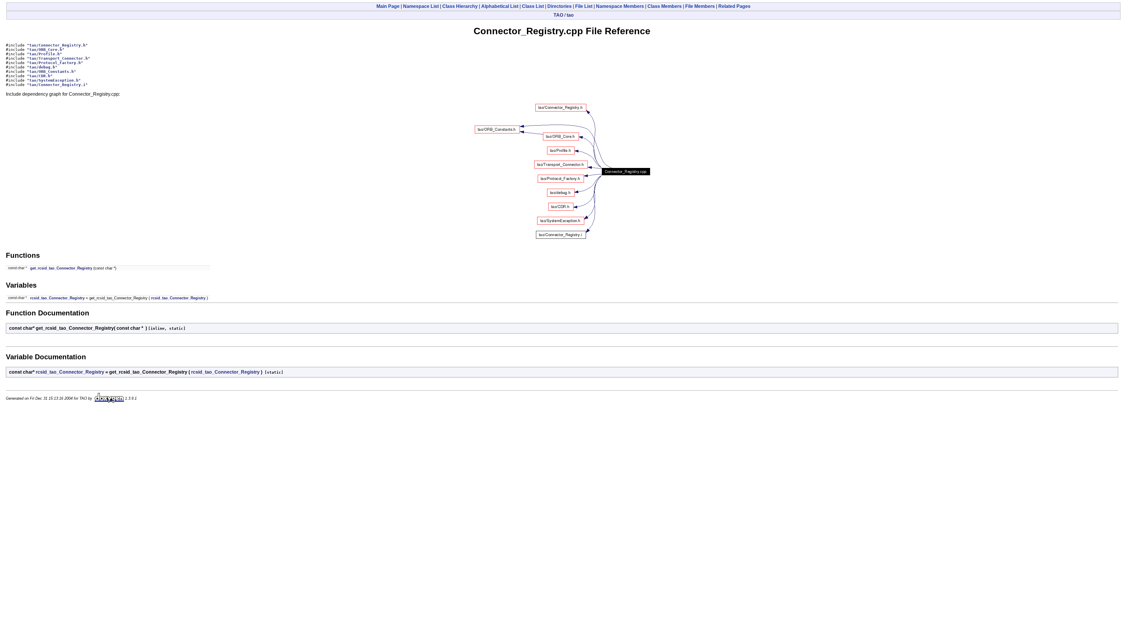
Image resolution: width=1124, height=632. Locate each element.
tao (570, 15)
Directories (559, 6)
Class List (533, 6)
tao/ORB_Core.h (45, 49)
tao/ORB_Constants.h (51, 71)
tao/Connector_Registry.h (57, 45)
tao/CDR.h (39, 76)
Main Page (388, 6)
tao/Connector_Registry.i (57, 85)
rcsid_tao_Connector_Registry (57, 298)
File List (583, 6)
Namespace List (421, 6)
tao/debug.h (42, 67)
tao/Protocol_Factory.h (55, 63)
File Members (700, 6)
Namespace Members (620, 6)
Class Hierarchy (460, 6)
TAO (558, 15)
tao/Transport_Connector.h (58, 58)
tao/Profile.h (44, 54)
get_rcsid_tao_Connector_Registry (61, 268)
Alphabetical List (499, 6)
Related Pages (734, 6)
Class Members (664, 6)
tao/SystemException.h (53, 80)
